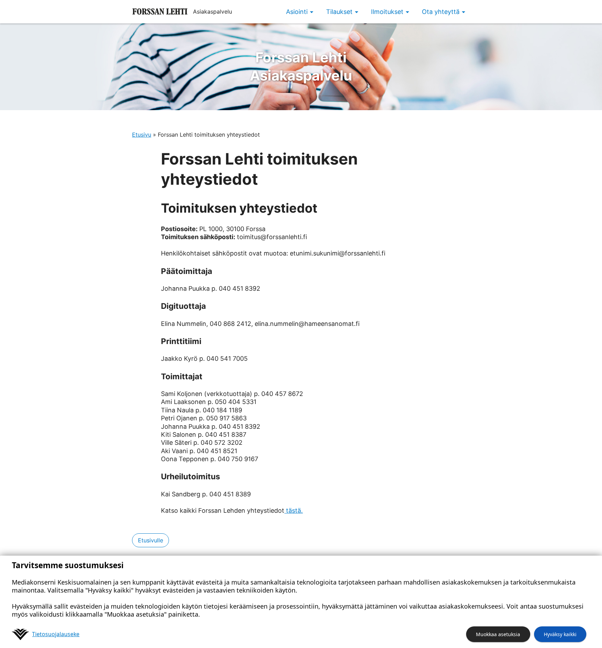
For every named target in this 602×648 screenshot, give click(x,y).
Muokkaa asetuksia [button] (498, 634)
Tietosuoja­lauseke (55, 634)
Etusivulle (150, 540)
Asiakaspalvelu (301, 66)
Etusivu (141, 134)
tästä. (293, 510)
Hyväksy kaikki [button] (560, 634)
